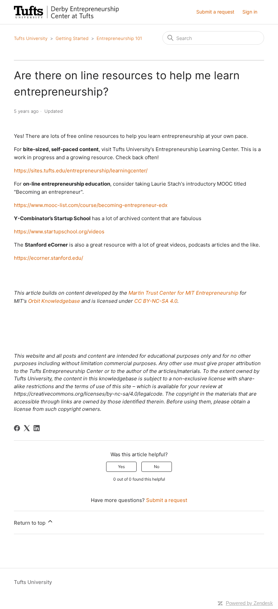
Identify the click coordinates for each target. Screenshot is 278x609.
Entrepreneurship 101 (119, 38)
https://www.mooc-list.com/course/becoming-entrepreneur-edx (90, 205)
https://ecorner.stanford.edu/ (48, 258)
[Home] (66, 12)
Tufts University (30, 38)
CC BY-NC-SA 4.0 (155, 301)
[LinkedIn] (37, 428)
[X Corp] (27, 428)
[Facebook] (17, 428)
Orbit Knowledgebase (54, 301)
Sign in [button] (249, 12)
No (156, 466)
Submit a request (215, 12)
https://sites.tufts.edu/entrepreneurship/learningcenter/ (80, 170)
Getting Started (72, 38)
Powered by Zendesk (249, 603)
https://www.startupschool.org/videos (59, 231)
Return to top (30, 523)
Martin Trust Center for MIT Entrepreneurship (183, 293)
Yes (121, 466)
